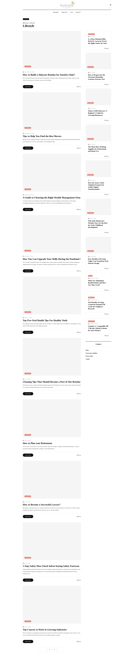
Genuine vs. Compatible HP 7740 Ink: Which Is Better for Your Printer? (98, 328)
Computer (64, 12)
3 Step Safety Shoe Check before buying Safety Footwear (51, 566)
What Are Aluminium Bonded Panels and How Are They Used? (97, 283)
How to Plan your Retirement (37, 443)
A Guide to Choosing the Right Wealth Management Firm (51, 197)
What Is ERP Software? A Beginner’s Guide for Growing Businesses (97, 113)
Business (56, 12)
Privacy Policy (89, 356)
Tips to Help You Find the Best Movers (42, 136)
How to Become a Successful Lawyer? (41, 504)
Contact (78, 12)
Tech (71, 12)
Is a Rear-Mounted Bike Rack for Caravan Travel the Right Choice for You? (97, 41)
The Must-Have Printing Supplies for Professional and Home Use (97, 149)
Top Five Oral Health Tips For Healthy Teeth (45, 320)
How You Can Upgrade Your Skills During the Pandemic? (52, 259)
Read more (28, 86)
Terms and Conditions (91, 353)
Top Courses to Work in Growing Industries (45, 629)
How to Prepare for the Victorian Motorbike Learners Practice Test (96, 77)
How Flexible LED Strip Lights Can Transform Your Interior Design (98, 261)
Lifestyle (28, 66)
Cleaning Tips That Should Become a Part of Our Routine (51, 381)
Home (87, 350)
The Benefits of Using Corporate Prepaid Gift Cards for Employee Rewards (96, 305)
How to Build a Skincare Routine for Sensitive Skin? (49, 74)
